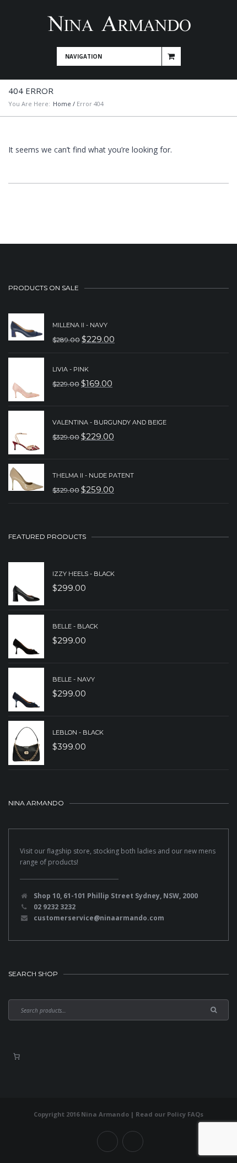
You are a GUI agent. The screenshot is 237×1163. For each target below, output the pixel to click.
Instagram (132, 1141)
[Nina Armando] (118, 23)
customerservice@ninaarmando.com (99, 918)
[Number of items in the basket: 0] (16, 1056)
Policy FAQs (185, 1114)
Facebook (107, 1141)
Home (62, 103)
